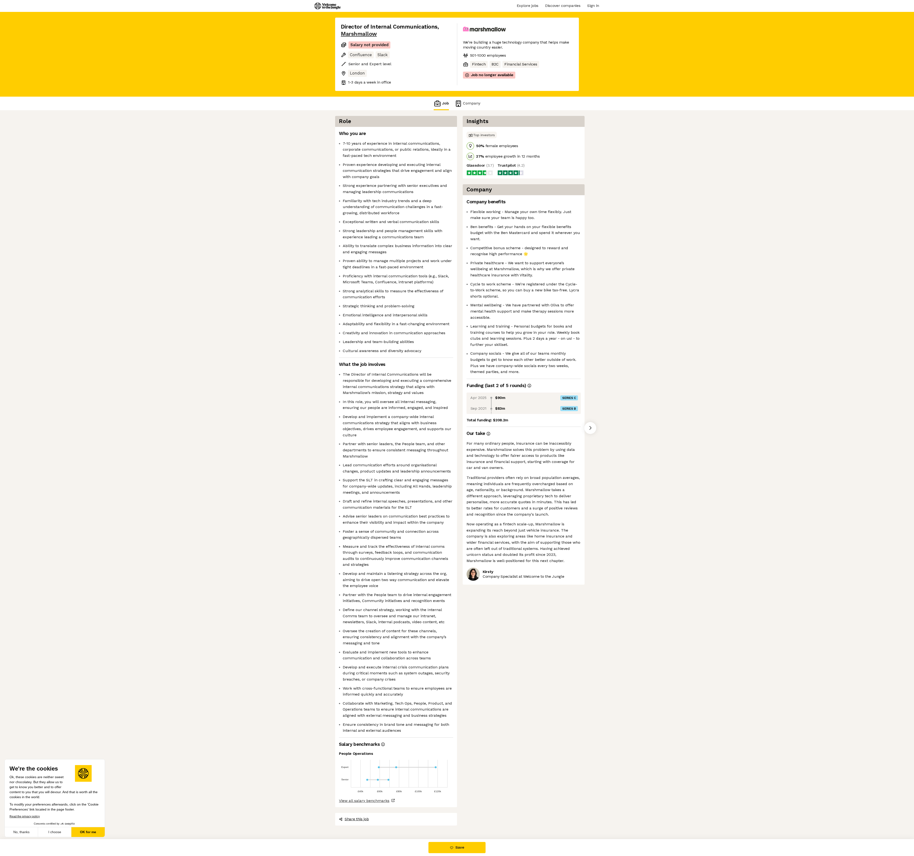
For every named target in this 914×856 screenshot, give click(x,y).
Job (445, 103)
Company (471, 103)
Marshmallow (359, 34)
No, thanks (21, 832)
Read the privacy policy (25, 816)
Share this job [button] (357, 819)
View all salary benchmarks (364, 800)
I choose (54, 832)
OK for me (88, 832)
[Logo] (327, 6)
